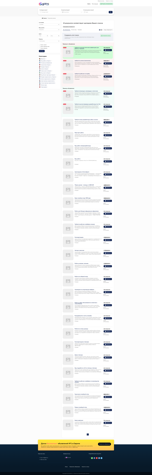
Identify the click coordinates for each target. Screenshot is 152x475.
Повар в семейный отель (81, 407)
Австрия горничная (79, 250)
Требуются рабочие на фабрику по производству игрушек (87, 382)
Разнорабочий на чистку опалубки (83, 315)
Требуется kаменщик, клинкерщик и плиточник (86, 91)
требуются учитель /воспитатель (83, 60)
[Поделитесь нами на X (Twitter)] (101, 458)
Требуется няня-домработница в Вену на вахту (86, 119)
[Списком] (100, 30)
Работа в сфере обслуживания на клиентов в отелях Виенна (86, 303)
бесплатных (52, 443)
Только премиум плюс (44, 46)
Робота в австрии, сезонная (81, 263)
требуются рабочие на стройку (82, 73)
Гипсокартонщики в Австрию (82, 341)
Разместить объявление (104, 444)
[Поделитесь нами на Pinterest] (97, 458)
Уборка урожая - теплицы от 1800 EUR (84, 185)
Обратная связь (101, 1)
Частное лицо (74, 29)
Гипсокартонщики (79, 237)
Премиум (64, 104)
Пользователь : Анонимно (68, 26)
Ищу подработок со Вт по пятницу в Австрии (86, 368)
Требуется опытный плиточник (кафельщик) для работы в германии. (87, 48)
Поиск (66, 466)
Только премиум (43, 48)
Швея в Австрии (79, 355)
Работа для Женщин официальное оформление (87, 211)
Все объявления (66, 29)
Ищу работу (77, 158)
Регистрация (95, 4)
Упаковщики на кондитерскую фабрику (84, 289)
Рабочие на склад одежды (81, 328)
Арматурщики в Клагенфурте (82, 172)
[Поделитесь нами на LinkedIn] (99, 458)
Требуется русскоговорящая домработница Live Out (87, 104)
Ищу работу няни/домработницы (83, 145)
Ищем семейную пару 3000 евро (83, 198)
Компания (80, 29)
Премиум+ (64, 47)
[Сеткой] (102, 30)
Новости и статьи (109, 1)
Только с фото (43, 44)
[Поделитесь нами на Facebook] (94, 458)
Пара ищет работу (79, 132)
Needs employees (79, 420)
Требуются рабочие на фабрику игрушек (85, 224)
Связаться (108, 50)
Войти (89, 4)
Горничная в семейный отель (82, 394)
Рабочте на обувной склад (81, 276)
